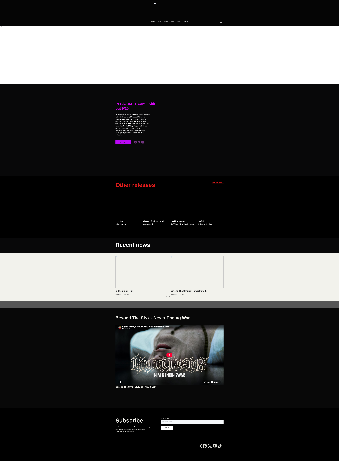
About (186, 21)
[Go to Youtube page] (215, 446)
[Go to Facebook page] (205, 446)
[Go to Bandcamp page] (139, 142)
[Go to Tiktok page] (220, 446)
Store (166, 21)
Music (172, 21)
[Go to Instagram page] (200, 446)
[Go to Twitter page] (210, 446)
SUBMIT (166, 428)
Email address (165, 418)
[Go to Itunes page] (142, 142)
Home (153, 21)
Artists (179, 21)
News (159, 21)
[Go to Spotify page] (135, 142)
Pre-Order (123, 142)
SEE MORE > (218, 182)
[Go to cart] (221, 21)
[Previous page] (160, 296)
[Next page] (179, 296)
